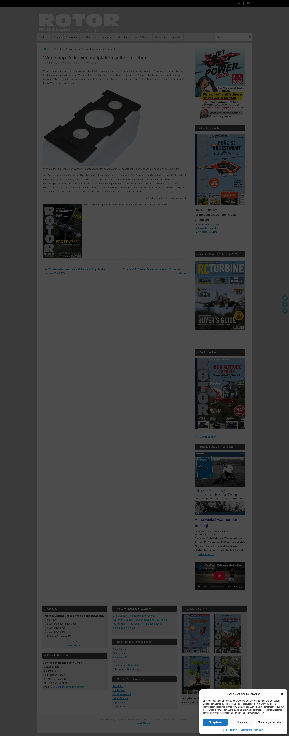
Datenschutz (246, 730)
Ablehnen (241, 722)
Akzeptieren (215, 722)
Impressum (259, 730)
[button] (282, 694)
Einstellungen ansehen (270, 722)
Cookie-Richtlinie (231, 730)
